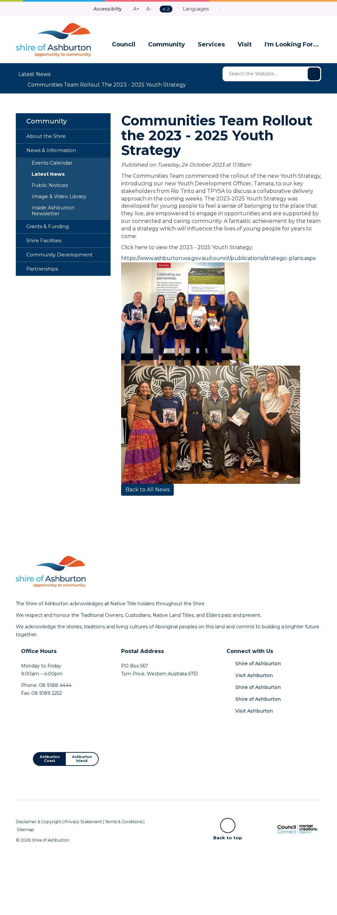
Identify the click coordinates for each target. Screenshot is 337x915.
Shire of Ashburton (258, 664)
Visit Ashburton (254, 675)
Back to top (227, 837)
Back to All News (147, 489)
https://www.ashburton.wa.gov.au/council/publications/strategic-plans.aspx (218, 258)
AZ (165, 9)
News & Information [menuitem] (51, 150)
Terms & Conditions (124, 821)
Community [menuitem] (46, 121)
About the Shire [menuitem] (46, 136)
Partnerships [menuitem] (42, 269)
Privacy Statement (83, 821)
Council (123, 44)
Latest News (34, 74)
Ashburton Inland (82, 759)
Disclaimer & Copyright (39, 821)
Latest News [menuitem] (48, 174)
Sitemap (25, 829)
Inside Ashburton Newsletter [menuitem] (53, 211)
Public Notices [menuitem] (50, 185)
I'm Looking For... (292, 44)
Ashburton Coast (50, 759)
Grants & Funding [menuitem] (47, 226)
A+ (136, 9)
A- (148, 9)
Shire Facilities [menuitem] (43, 241)
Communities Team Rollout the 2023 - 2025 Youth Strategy (107, 85)
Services (211, 44)
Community (166, 44)
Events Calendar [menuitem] (52, 163)
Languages (195, 9)
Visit (245, 44)
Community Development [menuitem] (59, 255)
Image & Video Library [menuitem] (59, 196)
